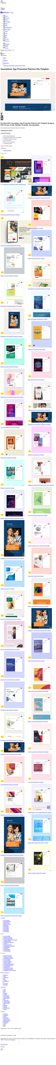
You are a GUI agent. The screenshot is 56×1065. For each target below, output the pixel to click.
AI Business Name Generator (9, 970)
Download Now (4, 1044)
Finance (5, 979)
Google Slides (6, 998)
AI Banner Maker (7, 941)
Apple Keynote (6, 1003)
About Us (5, 1013)
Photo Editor (6, 929)
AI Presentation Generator (9, 946)
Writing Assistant (7, 924)
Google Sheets (6, 996)
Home (4, 57)
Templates (5, 60)
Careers (5, 1023)
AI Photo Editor (6, 949)
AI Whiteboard (6, 947)
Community (5, 1015)
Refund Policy (6, 1021)
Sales (4, 976)
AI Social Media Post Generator (10, 939)
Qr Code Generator (7, 955)
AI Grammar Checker (8, 969)
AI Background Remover (8, 964)
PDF (4, 999)
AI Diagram (5, 948)
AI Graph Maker (7, 950)
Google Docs (6, 995)
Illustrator (5, 1005)
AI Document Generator (8, 942)
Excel (4, 990)
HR (4, 978)
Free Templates (6, 1008)
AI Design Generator (7, 938)
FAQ (4, 1026)
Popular (5, 1009)
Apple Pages (6, 1000)
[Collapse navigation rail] (12, 13)
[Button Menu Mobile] (2, 1)
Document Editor (7, 921)
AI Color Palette (6, 960)
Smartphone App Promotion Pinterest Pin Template (14, 65)
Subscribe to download (5, 133)
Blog (4, 1025)
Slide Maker (6, 925)
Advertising (5, 977)
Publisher (5, 993)
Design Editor (6, 922)
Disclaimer (5, 1022)
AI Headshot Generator (8, 958)
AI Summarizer (6, 966)
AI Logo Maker (6, 936)
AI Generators (6, 920)
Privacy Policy (6, 1018)
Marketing (5, 975)
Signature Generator (7, 961)
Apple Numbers (6, 1001)
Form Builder (6, 927)
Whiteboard (5, 926)
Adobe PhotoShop (7, 150)
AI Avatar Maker (7, 963)
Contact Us (5, 1017)
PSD (4, 1004)
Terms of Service (7, 1020)
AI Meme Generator (7, 956)
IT (3, 982)
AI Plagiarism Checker (8, 967)
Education (5, 984)
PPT (4, 992)
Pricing (4, 1016)
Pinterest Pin (6, 63)
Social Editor (6, 930)
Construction (6, 981)
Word (4, 989)
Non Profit (5, 983)
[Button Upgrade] (2, 55)
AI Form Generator (7, 944)
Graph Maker (6, 931)
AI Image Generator (7, 937)
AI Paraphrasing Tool (8, 965)
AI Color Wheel (6, 959)
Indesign (5, 1006)
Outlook (5, 994)
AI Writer (5, 943)
